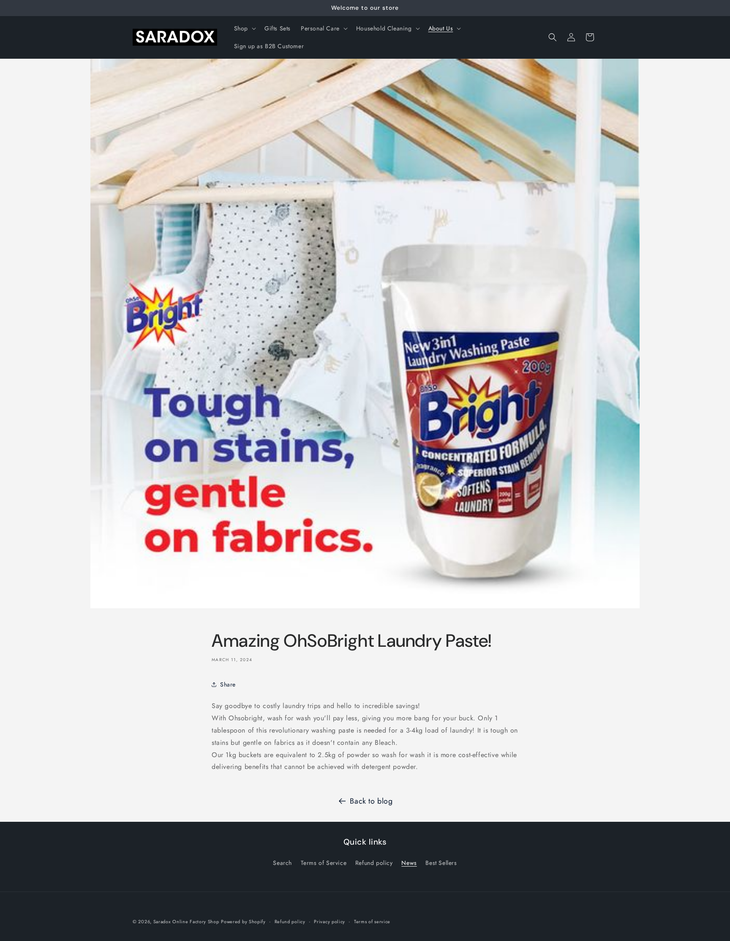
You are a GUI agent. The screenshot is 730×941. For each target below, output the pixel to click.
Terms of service (372, 921)
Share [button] (228, 684)
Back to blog (371, 801)
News (409, 863)
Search (282, 863)
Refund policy (374, 863)
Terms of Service (324, 863)
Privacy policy (329, 921)
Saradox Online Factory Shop (186, 921)
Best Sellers (441, 863)
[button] (244, 28)
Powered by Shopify (243, 921)
